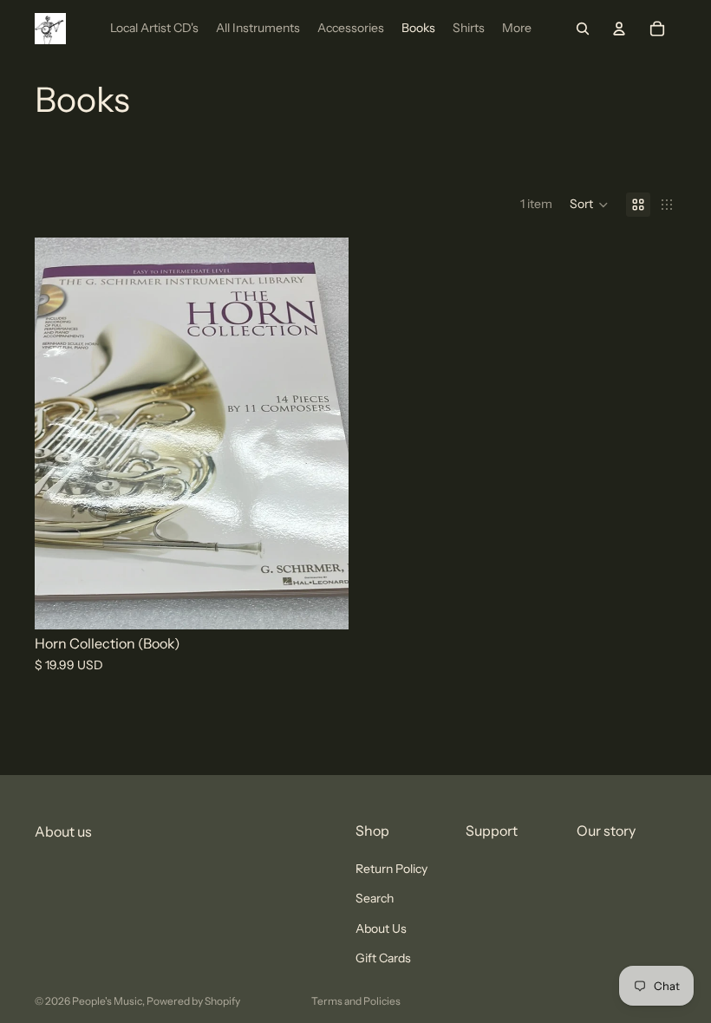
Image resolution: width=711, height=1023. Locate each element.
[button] (589, 205)
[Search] (583, 29)
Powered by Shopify (193, 1000)
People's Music (107, 1000)
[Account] (619, 29)
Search (375, 899)
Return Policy (391, 868)
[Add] (321, 602)
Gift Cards (383, 958)
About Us (381, 928)
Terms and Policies (356, 1000)
